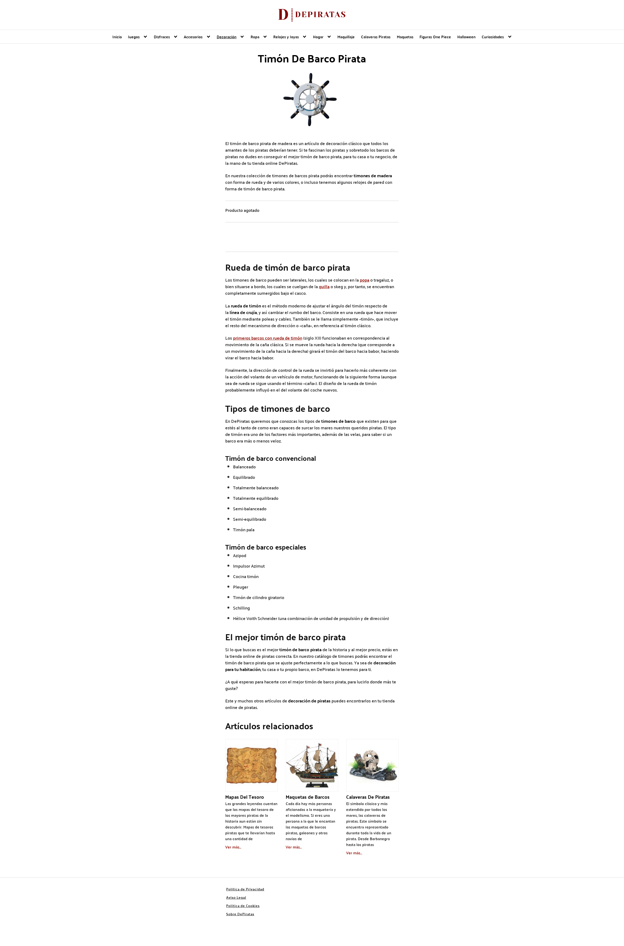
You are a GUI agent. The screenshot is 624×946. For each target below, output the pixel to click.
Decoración (226, 36)
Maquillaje (346, 36)
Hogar (318, 36)
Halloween (466, 36)
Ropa (255, 36)
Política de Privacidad (245, 889)
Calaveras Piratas (375, 36)
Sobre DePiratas (240, 914)
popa (364, 280)
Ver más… (233, 847)
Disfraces (162, 36)
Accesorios (193, 36)
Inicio (117, 36)
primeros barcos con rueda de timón (267, 338)
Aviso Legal (236, 897)
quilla (324, 286)
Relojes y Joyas (286, 36)
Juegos (134, 36)
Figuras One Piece (435, 36)
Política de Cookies (243, 905)
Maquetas (405, 36)
